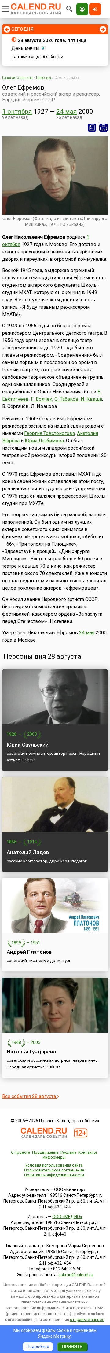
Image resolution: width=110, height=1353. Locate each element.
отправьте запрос (87, 1319)
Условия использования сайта (54, 1165)
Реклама (68, 1152)
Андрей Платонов (29, 952)
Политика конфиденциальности (54, 1175)
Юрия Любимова (44, 441)
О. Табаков (66, 399)
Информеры (54, 1157)
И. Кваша (91, 399)
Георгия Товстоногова (49, 433)
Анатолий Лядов (28, 852)
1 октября (17, 111)
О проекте (20, 1152)
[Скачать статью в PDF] (92, 128)
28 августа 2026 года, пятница (52, 40)
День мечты (25, 48)
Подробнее (38, 1346)
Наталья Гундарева (31, 1052)
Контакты (87, 1152)
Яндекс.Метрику (54, 1336)
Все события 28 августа (29, 1096)
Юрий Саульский (28, 745)
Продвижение (45, 1152)
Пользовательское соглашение (54, 1170)
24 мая (66, 111)
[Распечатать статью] (103, 128)
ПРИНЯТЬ (72, 1346)
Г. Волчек (41, 399)
